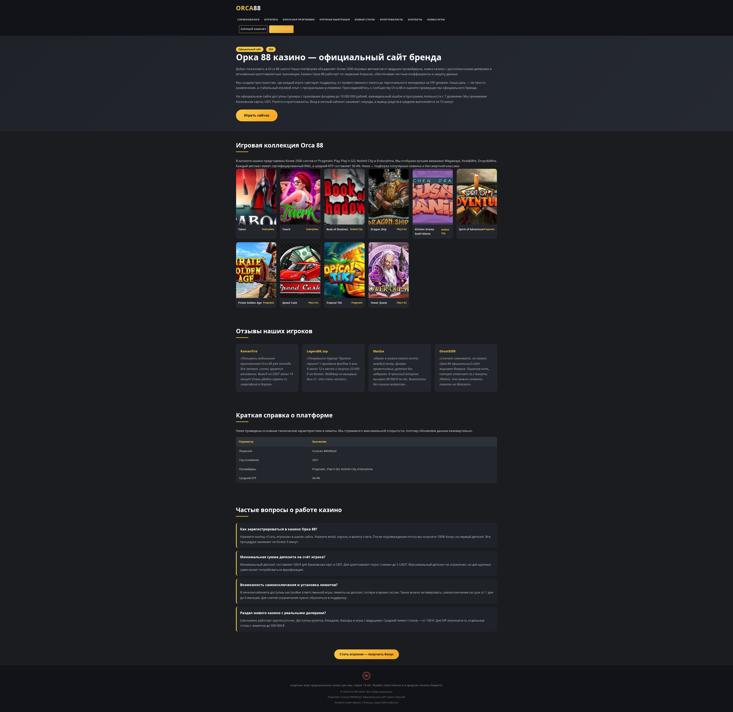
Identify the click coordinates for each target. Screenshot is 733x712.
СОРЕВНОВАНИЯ (248, 19)
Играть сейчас (257, 115)
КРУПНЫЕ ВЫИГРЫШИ (335, 19)
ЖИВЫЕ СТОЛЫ (365, 19)
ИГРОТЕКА (271, 19)
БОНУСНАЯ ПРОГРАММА (299, 19)
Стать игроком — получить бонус (367, 654)
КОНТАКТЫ (415, 19)
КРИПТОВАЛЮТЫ (391, 19)
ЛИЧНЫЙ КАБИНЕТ (253, 29)
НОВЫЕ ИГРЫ (436, 19)
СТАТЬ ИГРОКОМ (281, 29)
